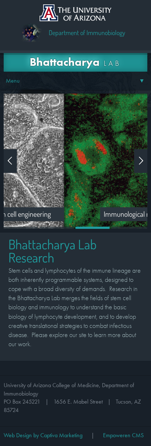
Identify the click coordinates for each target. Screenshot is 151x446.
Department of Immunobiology (87, 32)
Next (140, 161)
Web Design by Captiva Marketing (43, 435)
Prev (10, 161)
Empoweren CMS (123, 435)
